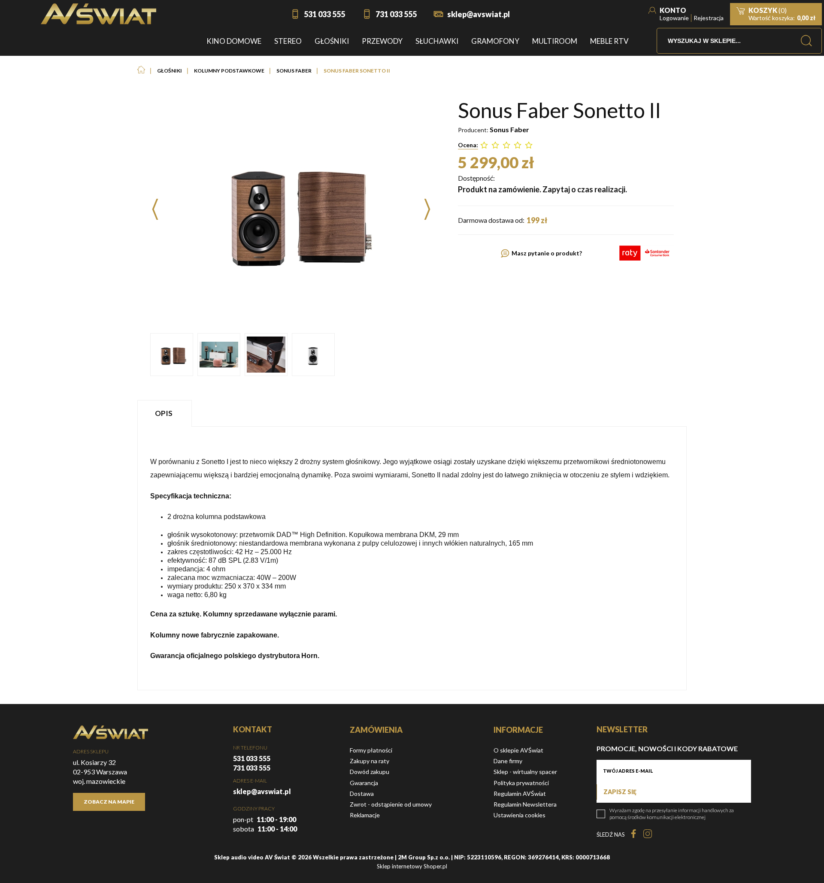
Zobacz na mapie (109, 801)
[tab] (165, 413)
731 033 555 (396, 14)
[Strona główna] (98, 13)
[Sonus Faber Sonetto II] (171, 354)
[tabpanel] (412, 558)
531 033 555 (324, 14)
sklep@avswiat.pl (478, 14)
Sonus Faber (509, 129)
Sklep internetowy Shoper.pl (412, 866)
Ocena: (468, 145)
